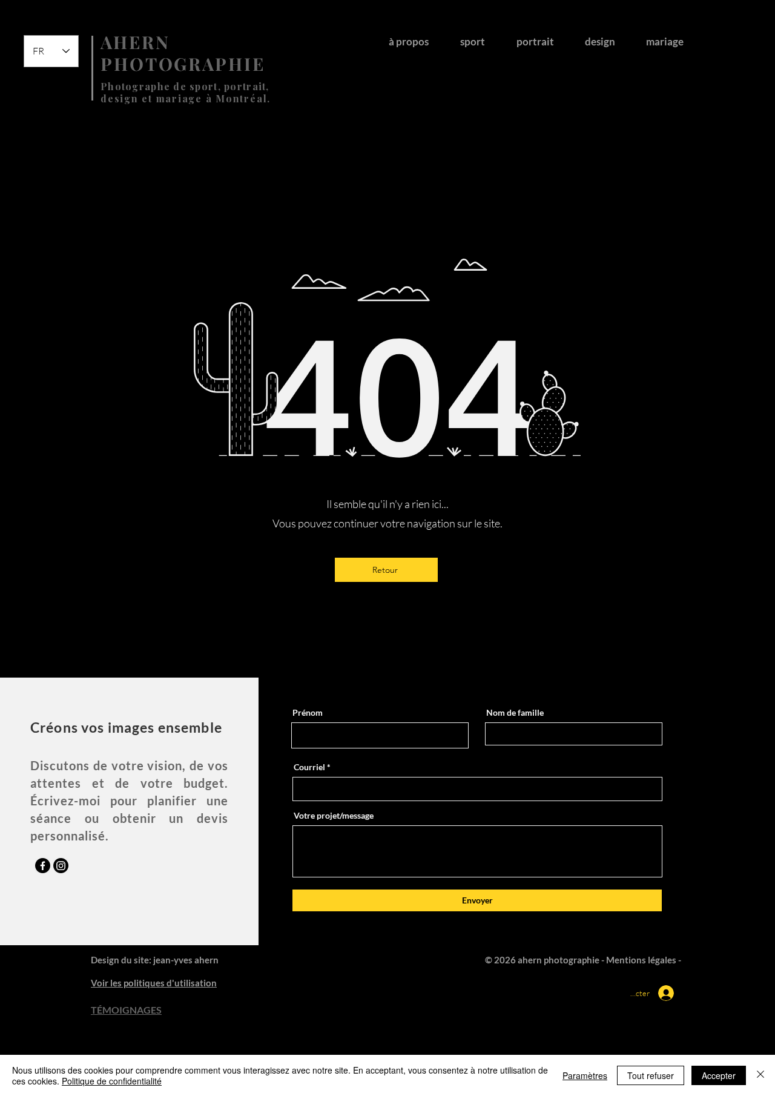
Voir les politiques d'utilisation (154, 982)
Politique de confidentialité (112, 1081)
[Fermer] (760, 1075)
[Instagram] (60, 865)
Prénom (307, 712)
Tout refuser (650, 1075)
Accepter (719, 1075)
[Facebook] (42, 865)
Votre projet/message (334, 815)
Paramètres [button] (584, 1075)
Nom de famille (515, 712)
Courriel (309, 767)
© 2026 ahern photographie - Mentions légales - (584, 959)
